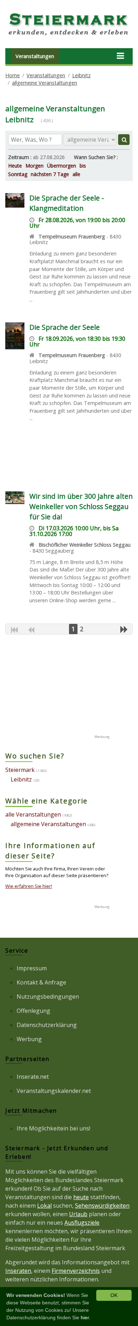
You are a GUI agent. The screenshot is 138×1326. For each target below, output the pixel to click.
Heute (15, 165)
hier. (85, 1317)
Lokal (44, 1205)
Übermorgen (61, 165)
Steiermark (20, 770)
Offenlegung (33, 1011)
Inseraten (18, 1271)
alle (76, 174)
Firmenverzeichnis (76, 1271)
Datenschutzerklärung (47, 1025)
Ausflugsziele (81, 1222)
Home (12, 75)
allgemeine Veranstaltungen (44, 82)
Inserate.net (33, 1076)
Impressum (32, 968)
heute (81, 1197)
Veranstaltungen (35, 56)
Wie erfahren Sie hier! (28, 886)
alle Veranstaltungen (33, 814)
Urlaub (78, 1214)
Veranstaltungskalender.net (54, 1091)
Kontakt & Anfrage (41, 982)
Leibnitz (81, 75)
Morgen (34, 165)
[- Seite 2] (124, 629)
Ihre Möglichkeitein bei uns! (53, 1128)
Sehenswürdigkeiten (102, 1205)
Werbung (29, 1039)
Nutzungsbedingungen (48, 996)
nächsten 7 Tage (50, 174)
